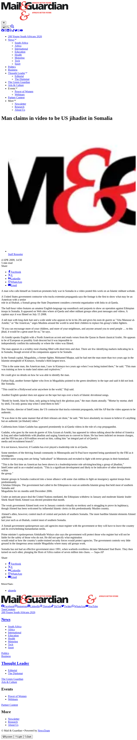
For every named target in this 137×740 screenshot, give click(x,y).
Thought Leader (15, 663)
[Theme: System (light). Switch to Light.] (6, 27)
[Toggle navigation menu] (3, 23)
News (5, 619)
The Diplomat (15, 673)
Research (13, 721)
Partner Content (9, 704)
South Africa (14, 626)
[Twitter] (16, 30)
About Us (13, 724)
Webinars (13, 699)
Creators (10, 609)
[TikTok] (13, 30)
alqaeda (12, 590)
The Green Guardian (12, 679)
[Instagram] (5, 30)
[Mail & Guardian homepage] (68, 11)
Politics (5, 653)
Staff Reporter (15, 254)
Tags (3, 609)
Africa (11, 629)
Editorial (12, 670)
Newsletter (13, 718)
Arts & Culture (9, 682)
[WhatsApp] (18, 30)
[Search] (12, 27)
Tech (10, 644)
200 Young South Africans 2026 (18, 612)
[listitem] (7, 606)
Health (11, 638)
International (14, 632)
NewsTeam (44, 730)
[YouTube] (21, 30)
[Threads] (10, 30)
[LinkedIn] (8, 30)
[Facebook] (2, 30)
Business (6, 656)
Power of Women (17, 696)
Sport (11, 647)
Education (13, 635)
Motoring (13, 641)
